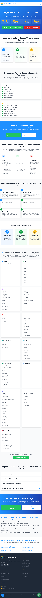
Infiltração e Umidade (26, 562)
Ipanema (25, 274)
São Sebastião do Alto (7, 382)
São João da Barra (27, 405)
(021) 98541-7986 (5, 584)
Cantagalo (5, 368)
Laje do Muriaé (6, 440)
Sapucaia (4, 419)
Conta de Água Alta (25, 558)
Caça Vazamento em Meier (26, 549)
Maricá (4, 344)
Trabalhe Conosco (25, 578)
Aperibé (4, 432)
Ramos (4, 305)
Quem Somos (24, 571)
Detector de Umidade (5, 579)
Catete (25, 265)
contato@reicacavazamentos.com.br (8, 588)
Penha (4, 303)
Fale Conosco (24, 576)
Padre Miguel (26, 297)
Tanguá (4, 349)
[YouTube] (8, 565)
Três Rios (4, 420)
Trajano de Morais (6, 385)
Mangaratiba (26, 326)
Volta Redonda (5, 425)
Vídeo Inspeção (3, 575)
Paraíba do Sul (5, 405)
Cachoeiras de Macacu (7, 367)
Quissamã (26, 402)
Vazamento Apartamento (26, 560)
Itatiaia (4, 400)
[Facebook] (2, 565)
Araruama (26, 342)
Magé (25, 324)
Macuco (25, 400)
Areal (4, 393)
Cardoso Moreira (27, 396)
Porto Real (5, 411)
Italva (4, 436)
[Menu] (40, 4)
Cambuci (4, 317)
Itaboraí (4, 342)
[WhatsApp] (39, 595)
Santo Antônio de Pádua (7, 445)
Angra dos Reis (26, 365)
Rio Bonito (26, 352)
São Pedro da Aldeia (27, 358)
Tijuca (4, 308)
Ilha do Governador (6, 297)
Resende (4, 414)
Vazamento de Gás (25, 566)
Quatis (4, 413)
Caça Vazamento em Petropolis (6, 546)
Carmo (4, 370)
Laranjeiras (26, 279)
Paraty (25, 367)
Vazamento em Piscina (26, 563)
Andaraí (4, 291)
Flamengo (25, 268)
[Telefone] (2, 595)
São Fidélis (26, 404)
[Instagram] (5, 565)
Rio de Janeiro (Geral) (7, 263)
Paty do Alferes (6, 407)
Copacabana (26, 266)
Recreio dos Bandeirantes (28, 300)
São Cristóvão (5, 306)
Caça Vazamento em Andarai (6, 550)
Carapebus (26, 394)
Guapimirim (26, 320)
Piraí (4, 410)
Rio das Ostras (26, 353)
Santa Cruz (26, 301)
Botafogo (25, 263)
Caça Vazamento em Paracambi (27, 550)
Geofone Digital (4, 571)
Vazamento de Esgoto (26, 565)
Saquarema (26, 355)
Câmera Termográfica (5, 573)
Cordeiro (4, 371)
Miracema (5, 442)
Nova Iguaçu (26, 329)
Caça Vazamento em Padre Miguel (27, 547)
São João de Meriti (27, 335)
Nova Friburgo (5, 375)
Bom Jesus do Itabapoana (7, 434)
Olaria (4, 301)
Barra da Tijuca (26, 292)
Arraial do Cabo (27, 346)
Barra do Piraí (5, 396)
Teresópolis (5, 384)
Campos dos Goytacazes (28, 393)
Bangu (25, 291)
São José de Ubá (6, 448)
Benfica (4, 292)
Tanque (25, 303)
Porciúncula (5, 443)
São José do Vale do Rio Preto (8, 381)
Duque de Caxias (27, 318)
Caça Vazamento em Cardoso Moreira (8, 547)
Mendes (4, 402)
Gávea (25, 271)
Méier (4, 300)
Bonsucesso (5, 294)
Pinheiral (4, 408)
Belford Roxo (26, 317)
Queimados (26, 332)
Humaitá (25, 272)
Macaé (25, 399)
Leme (25, 282)
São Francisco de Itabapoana (8, 446)
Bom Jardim (5, 365)
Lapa (4, 320)
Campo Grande (26, 294)
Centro (4, 318)
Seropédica (26, 333)
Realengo (25, 298)
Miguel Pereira (5, 404)
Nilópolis (25, 327)
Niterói (4, 346)
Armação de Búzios (27, 344)
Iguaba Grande (26, 350)
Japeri (25, 323)
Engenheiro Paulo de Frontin (8, 399)
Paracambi (26, 330)
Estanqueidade (3, 578)
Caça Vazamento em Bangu (6, 549)
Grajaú (4, 295)
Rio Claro (4, 416)
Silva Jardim (26, 356)
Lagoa (25, 277)
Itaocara (4, 437)
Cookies (33, 594)
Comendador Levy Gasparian (8, 397)
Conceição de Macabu (28, 397)
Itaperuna (5, 439)
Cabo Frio (25, 347)
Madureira (5, 298)
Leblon (25, 280)
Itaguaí (25, 321)
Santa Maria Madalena (7, 378)
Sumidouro (5, 379)
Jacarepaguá (26, 295)
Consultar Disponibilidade (21, 457)
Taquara (25, 305)
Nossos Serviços (25, 573)
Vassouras (5, 423)
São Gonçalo (5, 347)
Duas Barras (5, 373)
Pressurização (3, 576)
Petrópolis (5, 376)
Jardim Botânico (27, 276)
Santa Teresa (5, 321)
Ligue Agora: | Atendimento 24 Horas (21, 0)
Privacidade (29, 594)
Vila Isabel (5, 309)
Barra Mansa (5, 394)
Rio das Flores (5, 417)
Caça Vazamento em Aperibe (26, 546)
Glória (25, 269)
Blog (23, 575)
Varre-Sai (4, 449)
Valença (4, 422)
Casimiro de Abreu (27, 349)
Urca (25, 283)
